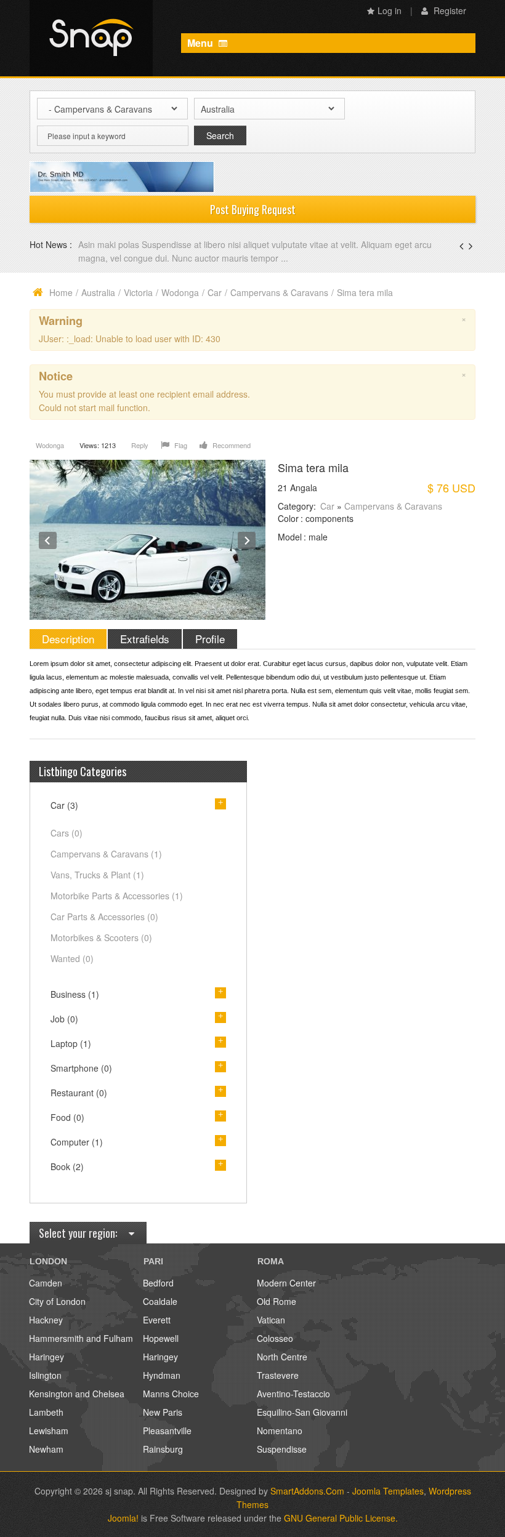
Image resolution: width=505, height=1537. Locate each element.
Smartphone (81, 1068)
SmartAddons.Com (307, 1491)
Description (68, 638)
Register (448, 10)
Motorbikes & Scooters (101, 937)
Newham (46, 1449)
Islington (45, 1375)
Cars (66, 833)
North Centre (282, 1356)
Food (67, 1117)
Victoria (138, 292)
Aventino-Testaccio (293, 1393)
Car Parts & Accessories (104, 916)
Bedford (158, 1283)
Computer (76, 1142)
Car (215, 292)
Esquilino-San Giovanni (302, 1412)
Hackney (46, 1320)
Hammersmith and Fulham (81, 1338)
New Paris (162, 1412)
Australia (98, 292)
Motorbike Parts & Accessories (116, 895)
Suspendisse (282, 1449)
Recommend (231, 445)
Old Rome (276, 1301)
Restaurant (78, 1092)
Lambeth (46, 1412)
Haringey (46, 1356)
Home (61, 292)
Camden (45, 1283)
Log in (390, 10)
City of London (57, 1301)
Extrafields (144, 638)
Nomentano (279, 1430)
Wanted (72, 958)
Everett (157, 1320)
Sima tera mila (313, 467)
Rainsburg (163, 1449)
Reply (139, 445)
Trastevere (278, 1375)
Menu (201, 43)
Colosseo (275, 1338)
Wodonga (180, 292)
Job (64, 1019)
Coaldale (160, 1301)
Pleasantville (167, 1430)
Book (67, 1166)
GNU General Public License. (341, 1518)
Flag (179, 445)
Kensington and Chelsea (76, 1393)
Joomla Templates (388, 1491)
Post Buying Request (253, 209)
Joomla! (123, 1518)
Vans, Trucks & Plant (97, 875)
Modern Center (286, 1283)
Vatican (271, 1320)
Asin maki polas (110, 244)
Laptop (70, 1043)
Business (74, 994)
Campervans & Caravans (279, 292)
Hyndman (161, 1375)
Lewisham (48, 1430)
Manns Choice (171, 1393)
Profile (210, 638)
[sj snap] (91, 38)
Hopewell (161, 1338)
